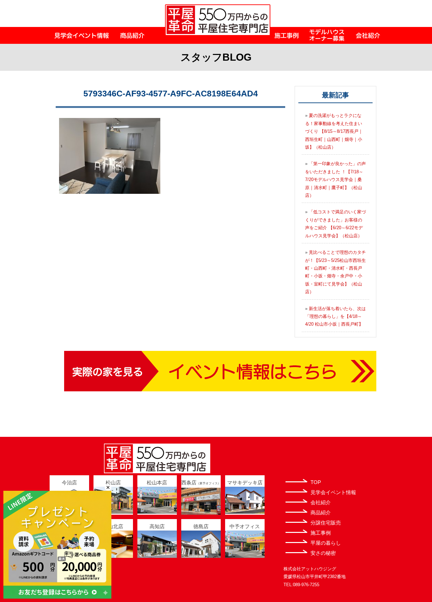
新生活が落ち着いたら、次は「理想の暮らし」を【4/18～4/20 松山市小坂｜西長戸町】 (335, 316)
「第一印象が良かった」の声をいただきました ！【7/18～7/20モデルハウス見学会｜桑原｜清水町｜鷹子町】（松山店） (335, 179)
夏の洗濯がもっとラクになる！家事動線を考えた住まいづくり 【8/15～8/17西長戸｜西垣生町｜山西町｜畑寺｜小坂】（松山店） (334, 131)
